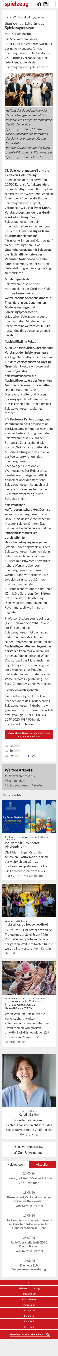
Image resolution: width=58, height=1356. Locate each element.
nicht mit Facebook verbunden (7, 746)
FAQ (29, 1282)
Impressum (29, 1304)
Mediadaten (29, 1299)
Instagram (29, 1310)
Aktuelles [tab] (42, 1164)
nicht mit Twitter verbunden (7, 756)
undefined (7, 751)
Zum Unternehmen (31, 1152)
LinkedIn (29, 1315)
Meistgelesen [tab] (16, 1164)
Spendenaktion (16, 780)
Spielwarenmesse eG (20, 776)
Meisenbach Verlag (29, 1288)
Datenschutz (29, 1293)
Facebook (29, 1321)
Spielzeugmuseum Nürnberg (25, 785)
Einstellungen (33, 755)
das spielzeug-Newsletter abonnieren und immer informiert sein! (29, 734)
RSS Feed (29, 1326)
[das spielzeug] (15, 4)
